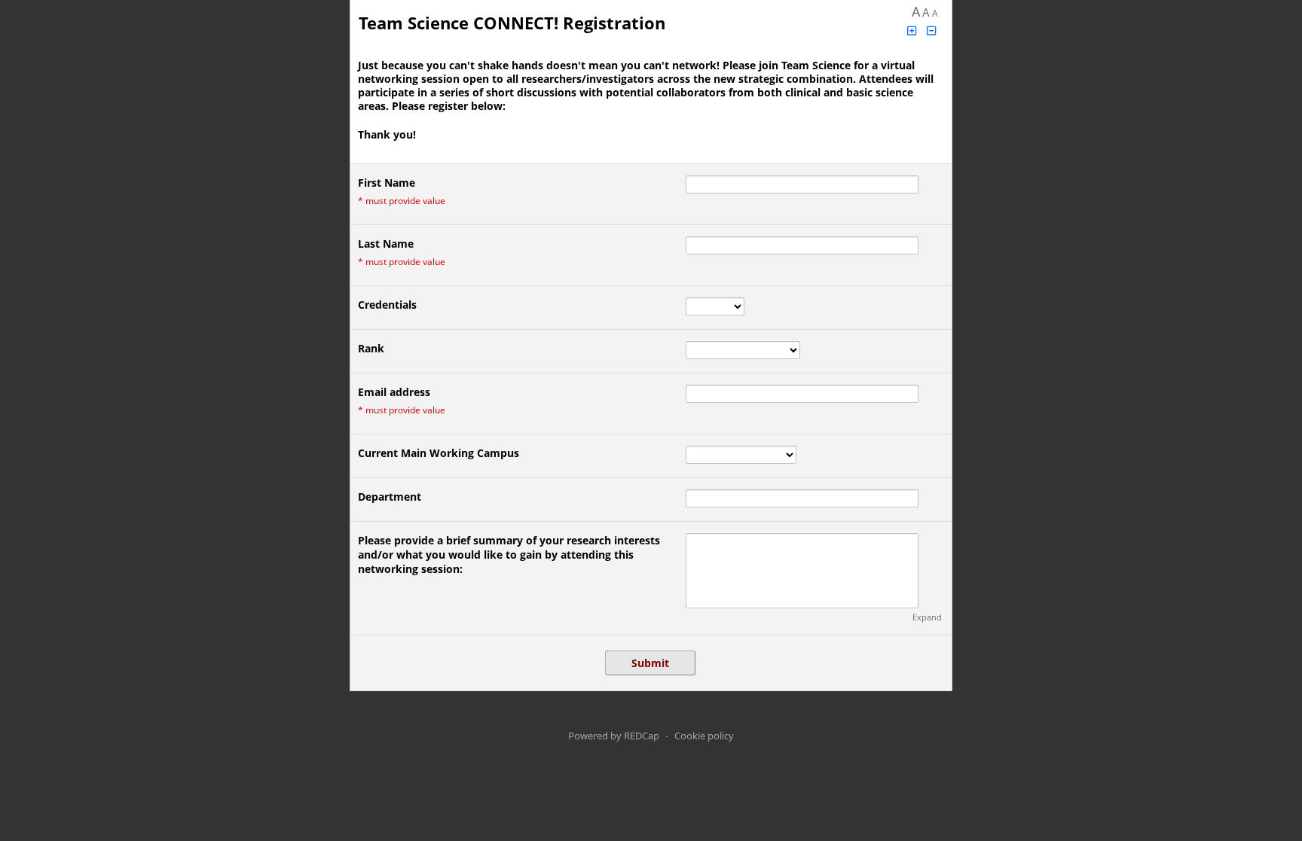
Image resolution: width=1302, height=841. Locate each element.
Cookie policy (704, 735)
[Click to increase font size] (911, 30)
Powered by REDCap (613, 735)
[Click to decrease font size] (932, 30)
